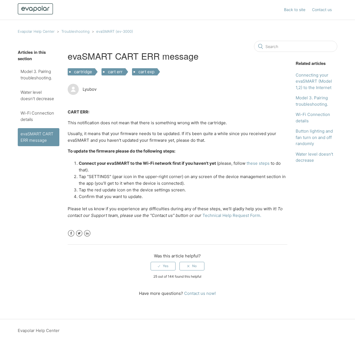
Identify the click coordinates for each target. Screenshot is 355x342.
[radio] (163, 266)
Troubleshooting (75, 31)
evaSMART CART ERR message (37, 137)
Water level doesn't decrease (37, 95)
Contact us (322, 9)
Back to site (294, 9)
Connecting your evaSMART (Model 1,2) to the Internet (314, 81)
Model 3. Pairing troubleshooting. (36, 74)
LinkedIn (87, 233)
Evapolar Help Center (36, 31)
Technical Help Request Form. (231, 215)
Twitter (79, 233)
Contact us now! (200, 293)
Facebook (71, 233)
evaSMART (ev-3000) (114, 31)
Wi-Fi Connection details (37, 116)
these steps (258, 163)
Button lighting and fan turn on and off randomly (314, 137)
